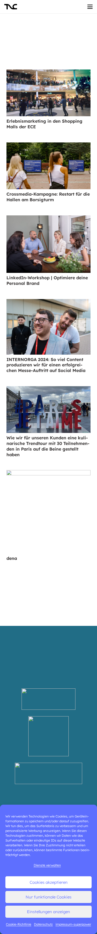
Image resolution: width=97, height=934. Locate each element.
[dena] (48, 511)
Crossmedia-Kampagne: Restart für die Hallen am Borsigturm (48, 196)
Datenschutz (43, 924)
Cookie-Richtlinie (18, 924)
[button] (90, 6)
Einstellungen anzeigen (48, 911)
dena (11, 558)
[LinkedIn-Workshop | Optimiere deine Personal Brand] (48, 244)
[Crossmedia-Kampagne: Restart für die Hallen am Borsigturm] (48, 165)
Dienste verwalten (47, 865)
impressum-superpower (73, 924)
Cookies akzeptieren (49, 882)
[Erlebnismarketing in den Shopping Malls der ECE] (48, 93)
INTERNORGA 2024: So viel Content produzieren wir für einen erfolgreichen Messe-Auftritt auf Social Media (45, 365)
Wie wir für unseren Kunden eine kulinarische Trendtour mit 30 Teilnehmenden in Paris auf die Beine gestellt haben (47, 446)
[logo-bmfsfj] (48, 699)
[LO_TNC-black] (10, 6)
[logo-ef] (48, 773)
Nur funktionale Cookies (48, 897)
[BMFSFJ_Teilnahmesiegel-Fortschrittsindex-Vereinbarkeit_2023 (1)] (48, 736)
